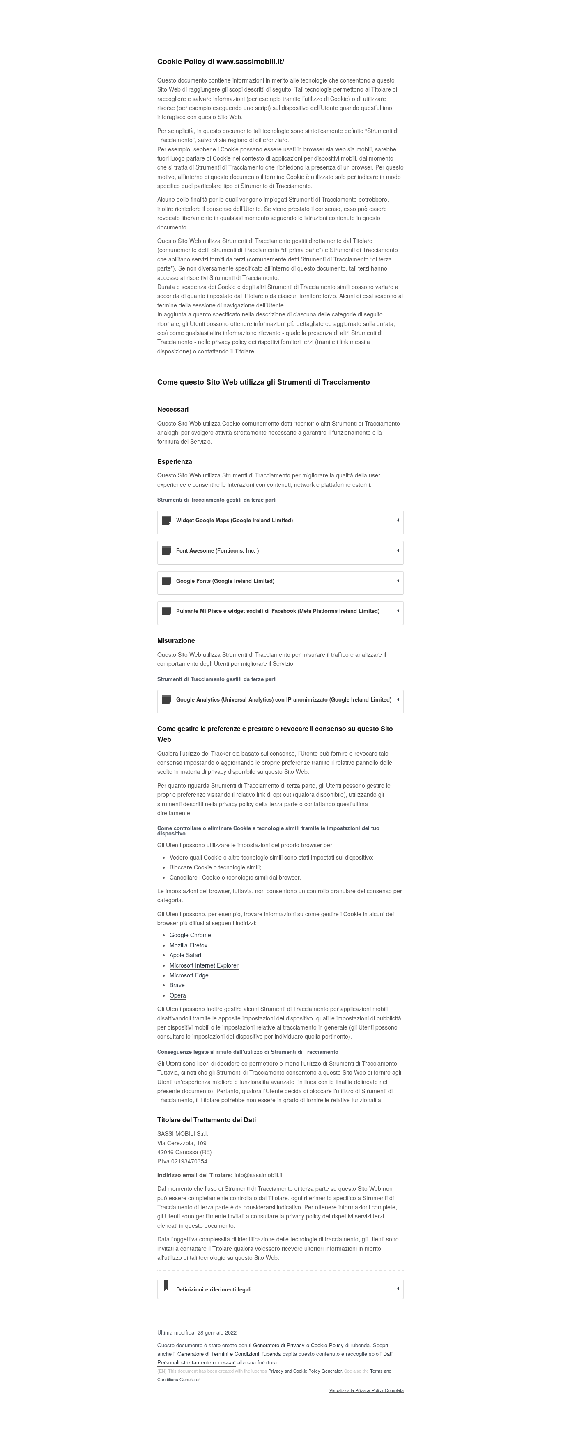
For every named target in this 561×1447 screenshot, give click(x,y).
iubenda (271, 1354)
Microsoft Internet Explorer (204, 965)
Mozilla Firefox (188, 945)
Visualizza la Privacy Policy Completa (366, 1390)
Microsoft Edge (189, 975)
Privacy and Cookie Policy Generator (305, 1370)
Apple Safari (185, 955)
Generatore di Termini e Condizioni (218, 1354)
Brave (177, 985)
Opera (178, 995)
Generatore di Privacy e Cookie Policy (298, 1345)
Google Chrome (190, 935)
